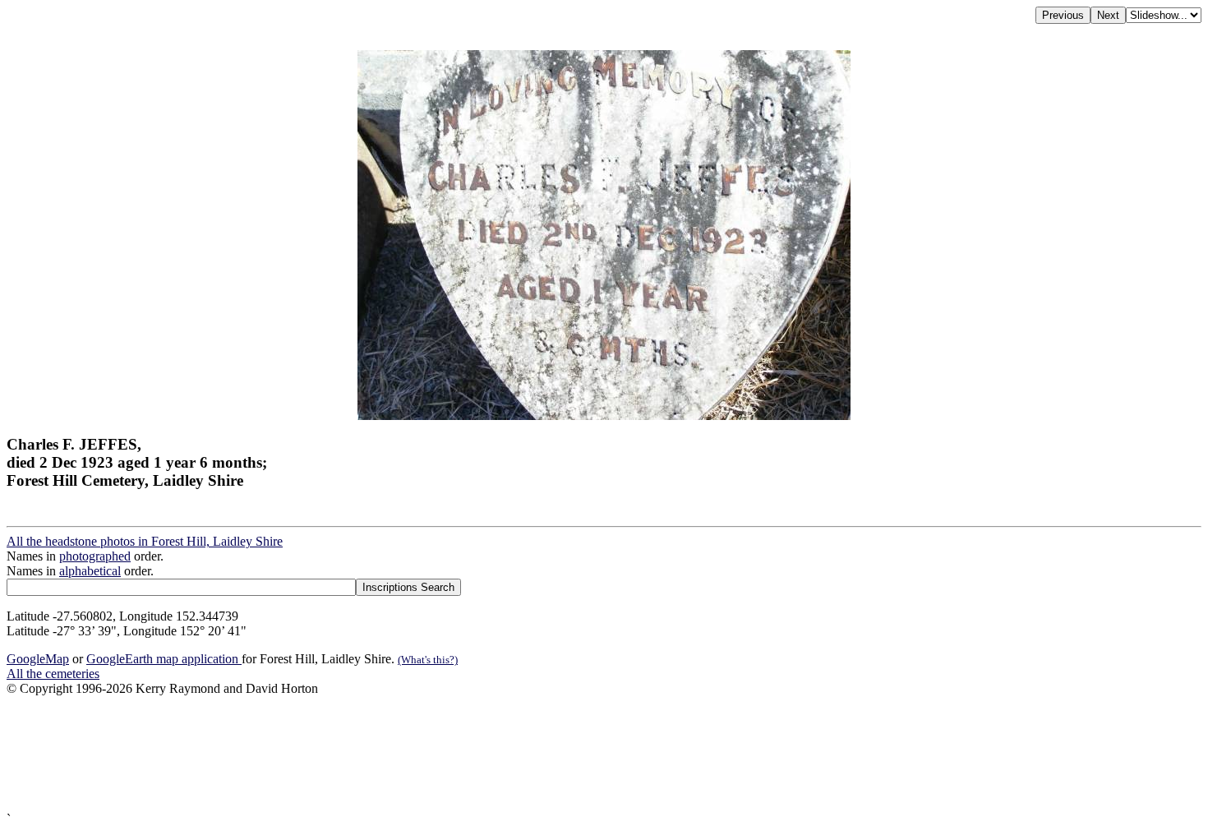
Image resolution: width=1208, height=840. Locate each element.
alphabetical (90, 571)
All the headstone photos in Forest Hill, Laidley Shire (145, 541)
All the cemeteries (53, 674)
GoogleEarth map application (164, 659)
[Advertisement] (500, 754)
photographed (95, 556)
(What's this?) (428, 659)
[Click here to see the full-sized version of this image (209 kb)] (604, 415)
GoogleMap (38, 659)
